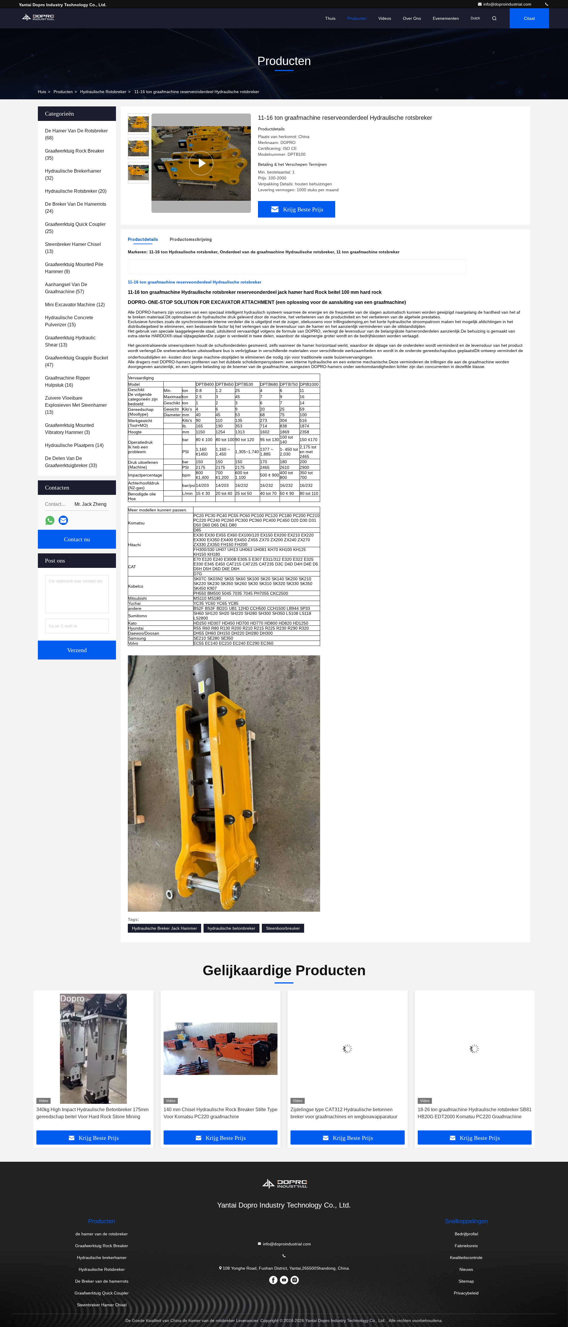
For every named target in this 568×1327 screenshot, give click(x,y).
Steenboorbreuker (283, 928)
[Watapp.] (50, 520)
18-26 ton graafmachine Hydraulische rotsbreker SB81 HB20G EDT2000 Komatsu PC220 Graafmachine (347, 1113)
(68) (76, 134)
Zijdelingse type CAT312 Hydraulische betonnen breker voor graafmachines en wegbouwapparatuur (217, 1113)
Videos (384, 18)
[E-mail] (63, 520)
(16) (67, 381)
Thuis (330, 18)
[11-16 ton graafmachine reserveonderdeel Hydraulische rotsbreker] (201, 163)
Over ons (412, 18)
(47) (76, 361)
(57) (66, 288)
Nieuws (466, 1269)
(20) (75, 191)
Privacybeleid (466, 1293)
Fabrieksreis (466, 1245)
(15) (69, 321)
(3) (69, 429)
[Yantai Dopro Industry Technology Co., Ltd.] (546, 4)
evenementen (446, 18)
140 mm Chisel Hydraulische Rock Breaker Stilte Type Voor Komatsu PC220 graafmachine (93, 1113)
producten (63, 91)
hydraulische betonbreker (231, 928)
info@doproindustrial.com (507, 4)
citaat (529, 18)
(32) (73, 174)
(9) (74, 268)
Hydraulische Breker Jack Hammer (164, 928)
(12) (75, 304)
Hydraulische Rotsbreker (103, 91)
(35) (74, 154)
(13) (73, 248)
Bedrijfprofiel (466, 1234)
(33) (71, 462)
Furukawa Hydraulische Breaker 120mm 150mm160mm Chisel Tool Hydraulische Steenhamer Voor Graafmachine (474, 1113)
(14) (74, 445)
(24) (75, 208)
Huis (42, 91)
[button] (44, 1062)
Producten (357, 18)
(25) (75, 228)
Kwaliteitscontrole (466, 1257)
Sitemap (466, 1281)
